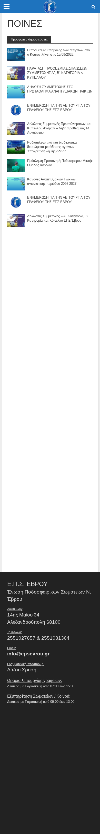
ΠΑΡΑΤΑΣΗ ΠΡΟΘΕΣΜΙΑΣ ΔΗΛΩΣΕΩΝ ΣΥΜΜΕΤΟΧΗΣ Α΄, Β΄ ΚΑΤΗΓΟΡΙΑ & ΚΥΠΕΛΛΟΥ (57, 73)
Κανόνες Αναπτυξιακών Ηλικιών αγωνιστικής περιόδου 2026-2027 (51, 182)
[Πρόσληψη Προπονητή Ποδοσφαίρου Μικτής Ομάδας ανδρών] (16, 165)
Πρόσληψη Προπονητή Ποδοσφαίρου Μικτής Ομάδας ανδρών (60, 163)
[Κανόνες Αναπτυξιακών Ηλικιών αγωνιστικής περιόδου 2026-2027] (16, 183)
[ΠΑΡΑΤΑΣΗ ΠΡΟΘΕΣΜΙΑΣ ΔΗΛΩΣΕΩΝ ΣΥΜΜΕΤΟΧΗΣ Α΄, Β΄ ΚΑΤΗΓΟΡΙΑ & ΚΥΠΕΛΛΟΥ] (16, 72)
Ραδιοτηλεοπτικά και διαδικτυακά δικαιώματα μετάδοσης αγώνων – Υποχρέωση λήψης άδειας (52, 147)
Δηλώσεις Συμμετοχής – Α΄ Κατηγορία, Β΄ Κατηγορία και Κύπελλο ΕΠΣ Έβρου (58, 218)
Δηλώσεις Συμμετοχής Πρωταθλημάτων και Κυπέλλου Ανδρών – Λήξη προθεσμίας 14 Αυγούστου (59, 128)
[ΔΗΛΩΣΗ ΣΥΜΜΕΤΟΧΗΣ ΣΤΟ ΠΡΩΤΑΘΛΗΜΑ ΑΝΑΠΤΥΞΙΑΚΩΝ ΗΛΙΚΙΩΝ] (16, 91)
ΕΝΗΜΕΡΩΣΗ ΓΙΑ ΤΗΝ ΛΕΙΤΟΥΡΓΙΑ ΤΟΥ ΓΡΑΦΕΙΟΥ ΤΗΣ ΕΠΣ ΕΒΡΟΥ (59, 108)
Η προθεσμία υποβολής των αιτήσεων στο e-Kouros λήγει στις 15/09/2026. (58, 52)
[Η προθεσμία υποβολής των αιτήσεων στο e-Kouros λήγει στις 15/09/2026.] (16, 54)
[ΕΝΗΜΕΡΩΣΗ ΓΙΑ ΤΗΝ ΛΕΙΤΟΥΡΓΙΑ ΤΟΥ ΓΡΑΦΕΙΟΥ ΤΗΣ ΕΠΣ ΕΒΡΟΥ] (16, 109)
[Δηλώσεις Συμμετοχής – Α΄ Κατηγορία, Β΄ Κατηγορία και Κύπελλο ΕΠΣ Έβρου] (16, 220)
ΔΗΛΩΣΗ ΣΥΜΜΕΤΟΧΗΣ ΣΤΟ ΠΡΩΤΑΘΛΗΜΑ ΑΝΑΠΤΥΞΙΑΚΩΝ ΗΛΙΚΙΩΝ (59, 89)
